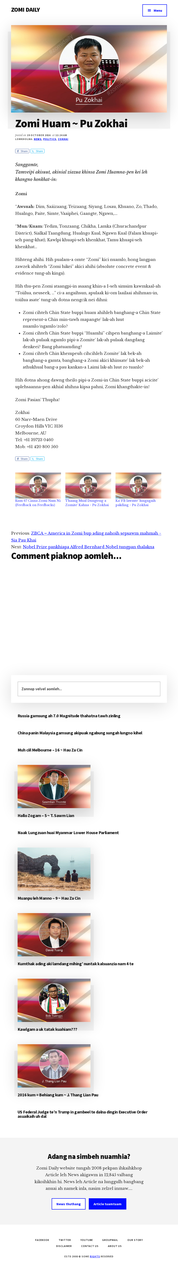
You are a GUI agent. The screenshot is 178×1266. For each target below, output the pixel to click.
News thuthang (68, 1204)
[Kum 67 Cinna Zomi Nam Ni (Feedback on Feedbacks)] (38, 486)
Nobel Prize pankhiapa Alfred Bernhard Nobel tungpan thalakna (88, 547)
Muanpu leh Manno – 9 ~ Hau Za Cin (49, 898)
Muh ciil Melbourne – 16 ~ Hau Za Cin (50, 750)
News (38, 139)
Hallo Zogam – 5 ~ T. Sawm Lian (46, 815)
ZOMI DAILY (25, 9)
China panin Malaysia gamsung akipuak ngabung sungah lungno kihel (80, 732)
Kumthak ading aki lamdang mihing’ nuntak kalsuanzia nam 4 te (76, 963)
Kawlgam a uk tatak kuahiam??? (47, 1029)
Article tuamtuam (108, 1204)
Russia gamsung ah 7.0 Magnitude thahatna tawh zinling (69, 715)
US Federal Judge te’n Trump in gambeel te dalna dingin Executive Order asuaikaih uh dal (82, 1114)
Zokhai (63, 139)
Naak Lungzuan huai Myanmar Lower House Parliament (68, 832)
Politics (49, 139)
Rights (95, 1256)
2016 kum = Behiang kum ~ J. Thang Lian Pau (58, 1094)
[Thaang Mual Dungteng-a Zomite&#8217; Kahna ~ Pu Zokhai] (88, 486)
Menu (158, 10)
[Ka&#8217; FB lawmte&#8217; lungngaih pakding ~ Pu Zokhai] (138, 486)
